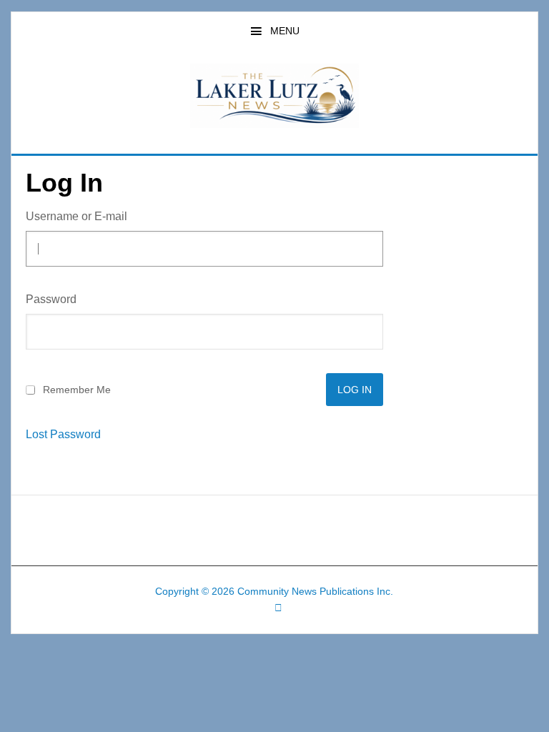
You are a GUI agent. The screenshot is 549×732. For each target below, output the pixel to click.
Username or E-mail (76, 216)
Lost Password (63, 434)
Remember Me (77, 389)
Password (51, 299)
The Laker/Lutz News (274, 96)
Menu (285, 30)
